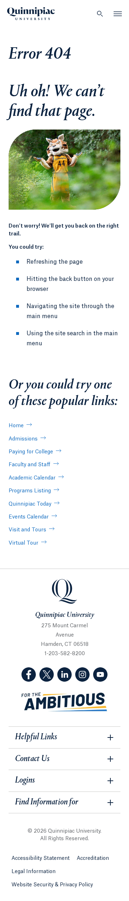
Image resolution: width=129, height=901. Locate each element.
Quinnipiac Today (30, 504)
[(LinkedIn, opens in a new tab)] (64, 674)
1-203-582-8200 (64, 653)
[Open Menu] (118, 13)
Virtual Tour (23, 543)
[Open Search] (100, 13)
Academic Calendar (32, 478)
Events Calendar (29, 517)
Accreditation (93, 858)
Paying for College (31, 451)
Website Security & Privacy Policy (52, 884)
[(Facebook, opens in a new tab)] (29, 674)
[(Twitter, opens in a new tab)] (46, 674)
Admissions (23, 439)
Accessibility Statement (40, 858)
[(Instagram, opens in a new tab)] (82, 674)
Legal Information (33, 871)
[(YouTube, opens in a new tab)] (100, 674)
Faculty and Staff (30, 464)
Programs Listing (30, 490)
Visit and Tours (27, 529)
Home (16, 425)
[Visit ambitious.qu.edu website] (65, 702)
